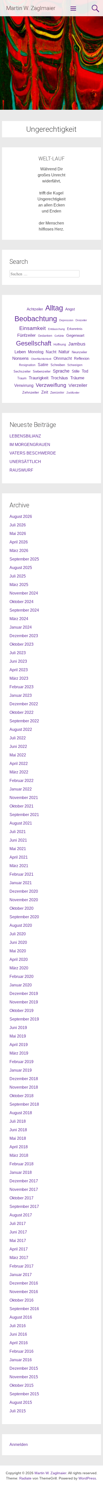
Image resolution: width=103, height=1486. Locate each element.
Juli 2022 (18, 738)
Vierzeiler (77, 385)
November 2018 (24, 1087)
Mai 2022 (18, 755)
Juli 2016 (18, 1326)
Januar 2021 (21, 883)
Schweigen (74, 365)
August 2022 (21, 729)
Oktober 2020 (22, 908)
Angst (70, 309)
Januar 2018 (21, 1172)
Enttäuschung (56, 328)
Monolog (36, 352)
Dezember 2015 (24, 1368)
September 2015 (24, 1394)
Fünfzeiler (26, 335)
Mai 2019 (18, 1036)
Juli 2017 (18, 1223)
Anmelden (19, 1444)
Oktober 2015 (22, 1385)
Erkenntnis (74, 329)
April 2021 (19, 857)
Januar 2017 (21, 1275)
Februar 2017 (22, 1266)
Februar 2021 (22, 874)
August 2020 (21, 925)
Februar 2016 (22, 1351)
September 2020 (24, 917)
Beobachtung (35, 319)
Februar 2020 (22, 976)
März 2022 (19, 772)
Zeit (44, 392)
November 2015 (24, 1377)
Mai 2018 (18, 1138)
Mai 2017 (18, 1240)
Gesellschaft (33, 343)
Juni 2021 (18, 840)
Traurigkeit (38, 377)
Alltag (54, 308)
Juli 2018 (18, 1121)
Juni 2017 (18, 1232)
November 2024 (24, 593)
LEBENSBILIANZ (25, 436)
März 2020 (19, 968)
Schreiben (57, 365)
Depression (66, 320)
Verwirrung (24, 385)
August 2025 (21, 567)
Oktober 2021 (22, 806)
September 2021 (24, 815)
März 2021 (19, 866)
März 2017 (19, 1257)
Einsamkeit (32, 328)
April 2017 (19, 1249)
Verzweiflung (51, 385)
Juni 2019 (18, 1027)
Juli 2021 (18, 832)
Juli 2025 (18, 576)
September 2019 (24, 1019)
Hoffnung (60, 344)
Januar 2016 (21, 1360)
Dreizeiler (81, 320)
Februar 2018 (22, 1164)
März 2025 (19, 585)
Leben (20, 351)
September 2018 (24, 1104)
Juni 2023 (18, 661)
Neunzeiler (79, 352)
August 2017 (21, 1215)
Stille (76, 371)
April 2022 (19, 763)
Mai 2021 (18, 849)
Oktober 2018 (22, 1096)
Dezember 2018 (24, 1079)
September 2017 (24, 1206)
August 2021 (21, 823)
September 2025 (24, 559)
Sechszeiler (22, 371)
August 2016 (21, 1317)
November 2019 (24, 1002)
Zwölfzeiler (73, 392)
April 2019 (19, 1045)
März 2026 (19, 550)
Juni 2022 (18, 746)
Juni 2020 (18, 942)
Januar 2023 (21, 695)
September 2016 (24, 1309)
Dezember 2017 (24, 1181)
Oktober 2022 (22, 712)
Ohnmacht (63, 358)
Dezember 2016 (24, 1283)
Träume (77, 378)
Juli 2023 (18, 653)
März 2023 (19, 678)
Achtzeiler (35, 309)
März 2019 (19, 1053)
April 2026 (19, 542)
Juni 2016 (18, 1334)
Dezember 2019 (24, 993)
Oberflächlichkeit (41, 358)
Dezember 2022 (24, 704)
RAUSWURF (21, 470)
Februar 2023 (22, 687)
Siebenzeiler (41, 371)
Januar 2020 (21, 985)
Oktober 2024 (22, 602)
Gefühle (59, 335)
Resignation (27, 365)
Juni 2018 (18, 1130)
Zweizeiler (57, 392)
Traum (21, 378)
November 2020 (24, 900)
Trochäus (59, 377)
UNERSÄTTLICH (25, 462)
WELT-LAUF (51, 159)
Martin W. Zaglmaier (30, 8)
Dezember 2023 (24, 636)
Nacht (51, 352)
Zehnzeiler (30, 392)
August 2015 (21, 1402)
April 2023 (19, 670)
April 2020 (19, 959)
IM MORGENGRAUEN (30, 444)
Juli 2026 (18, 525)
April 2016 (19, 1343)
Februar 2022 (22, 780)
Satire (43, 365)
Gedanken (45, 335)
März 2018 (19, 1155)
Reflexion (81, 358)
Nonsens (20, 358)
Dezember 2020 (24, 891)
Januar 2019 (21, 1070)
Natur (64, 351)
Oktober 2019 (22, 1010)
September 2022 (24, 721)
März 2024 (19, 619)
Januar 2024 (21, 627)
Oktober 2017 (22, 1198)
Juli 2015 (18, 1411)
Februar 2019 (22, 1062)
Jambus (77, 344)
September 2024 (24, 610)
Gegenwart (75, 335)
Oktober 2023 (22, 644)
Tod (85, 371)
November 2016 (24, 1292)
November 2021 (24, 797)
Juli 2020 (18, 934)
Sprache (61, 371)
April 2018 (19, 1147)
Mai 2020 (18, 951)
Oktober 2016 (22, 1300)
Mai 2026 (18, 533)
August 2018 (21, 1113)
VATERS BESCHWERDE (33, 453)
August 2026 (21, 516)
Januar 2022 (21, 789)
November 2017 (24, 1189)
